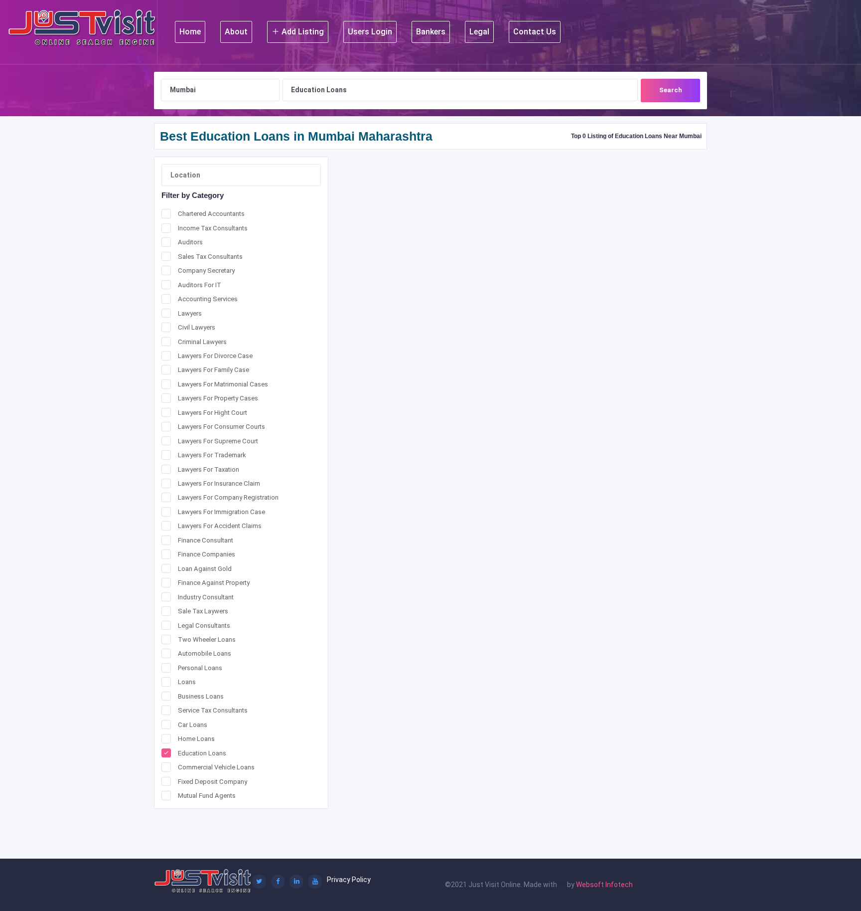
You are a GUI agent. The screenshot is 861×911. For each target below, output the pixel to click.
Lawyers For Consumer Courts (221, 426)
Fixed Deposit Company (212, 781)
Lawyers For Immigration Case (221, 512)
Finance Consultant (205, 540)
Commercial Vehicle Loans (216, 767)
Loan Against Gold (205, 568)
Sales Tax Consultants (210, 256)
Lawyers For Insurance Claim (219, 483)
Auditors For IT (199, 285)
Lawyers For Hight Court (212, 412)
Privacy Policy (349, 880)
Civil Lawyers (196, 327)
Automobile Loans (204, 653)
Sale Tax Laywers (203, 611)
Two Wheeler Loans (207, 639)
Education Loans (202, 753)
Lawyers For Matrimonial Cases (223, 384)
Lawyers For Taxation (208, 469)
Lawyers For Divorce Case (215, 356)
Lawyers (190, 313)
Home (190, 31)
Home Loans (196, 738)
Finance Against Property (214, 582)
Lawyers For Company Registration (228, 497)
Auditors (190, 242)
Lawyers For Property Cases (218, 398)
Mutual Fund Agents (207, 795)
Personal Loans (200, 668)
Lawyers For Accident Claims (220, 526)
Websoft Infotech (604, 885)
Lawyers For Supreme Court (218, 441)
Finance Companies (206, 554)
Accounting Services (208, 299)
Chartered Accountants (211, 213)
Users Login (370, 31)
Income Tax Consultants (213, 228)
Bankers (430, 31)
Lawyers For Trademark (212, 455)
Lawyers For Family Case (213, 369)
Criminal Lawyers (202, 342)
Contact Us (534, 31)
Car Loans (192, 725)
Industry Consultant (206, 597)
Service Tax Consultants (213, 710)
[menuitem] (190, 31)
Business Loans (201, 696)
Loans (187, 682)
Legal (479, 31)
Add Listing (302, 31)
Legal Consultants (204, 625)
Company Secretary (206, 270)
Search (670, 90)
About (236, 31)
